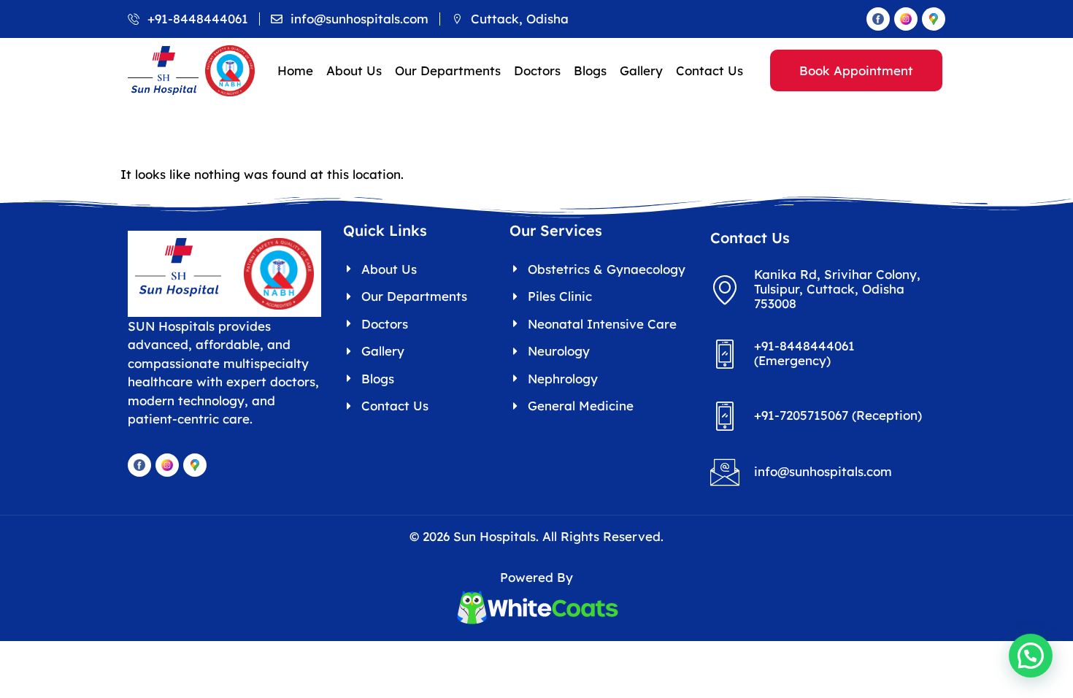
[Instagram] (906, 19)
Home (295, 70)
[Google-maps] (933, 19)
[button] (1031, 656)
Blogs (590, 70)
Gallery (641, 70)
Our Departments (448, 70)
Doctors (537, 70)
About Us (354, 70)
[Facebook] (878, 19)
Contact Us (709, 70)
